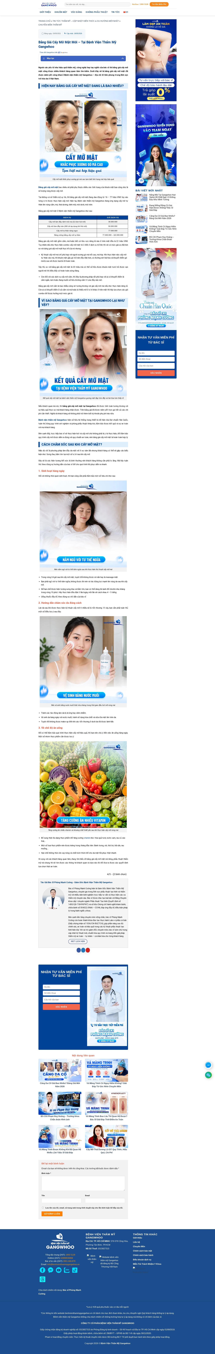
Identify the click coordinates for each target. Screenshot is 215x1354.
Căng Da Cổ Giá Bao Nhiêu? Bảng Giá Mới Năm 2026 (162, 217)
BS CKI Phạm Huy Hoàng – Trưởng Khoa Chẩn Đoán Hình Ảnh (161, 239)
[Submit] (128, 4)
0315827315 (103, 1249)
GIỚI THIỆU (45, 12)
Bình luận (46, 1173)
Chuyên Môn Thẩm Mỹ (50, 25)
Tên (43, 1195)
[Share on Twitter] (83, 950)
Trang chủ (44, 21)
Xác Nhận (61, 1007)
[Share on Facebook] (79, 950)
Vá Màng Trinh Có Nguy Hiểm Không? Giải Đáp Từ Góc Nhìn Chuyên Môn (163, 228)
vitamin (87, 838)
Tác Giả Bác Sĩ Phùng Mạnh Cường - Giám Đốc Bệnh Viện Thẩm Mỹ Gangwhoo (76, 882)
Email (87, 1195)
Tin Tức (115, 12)
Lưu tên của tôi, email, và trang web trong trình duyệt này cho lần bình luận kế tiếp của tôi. (84, 1208)
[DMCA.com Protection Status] (140, 1270)
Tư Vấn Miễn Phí (159, 4)
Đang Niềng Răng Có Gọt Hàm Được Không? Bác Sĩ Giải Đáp (161, 207)
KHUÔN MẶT (61, 12)
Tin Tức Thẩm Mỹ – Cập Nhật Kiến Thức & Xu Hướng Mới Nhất (86, 21)
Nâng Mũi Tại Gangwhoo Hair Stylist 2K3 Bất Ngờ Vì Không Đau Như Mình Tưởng (162, 197)
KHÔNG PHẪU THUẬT (97, 12)
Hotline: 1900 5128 (140, 4)
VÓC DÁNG (76, 12)
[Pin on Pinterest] (88, 950)
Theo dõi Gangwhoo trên (49, 52)
